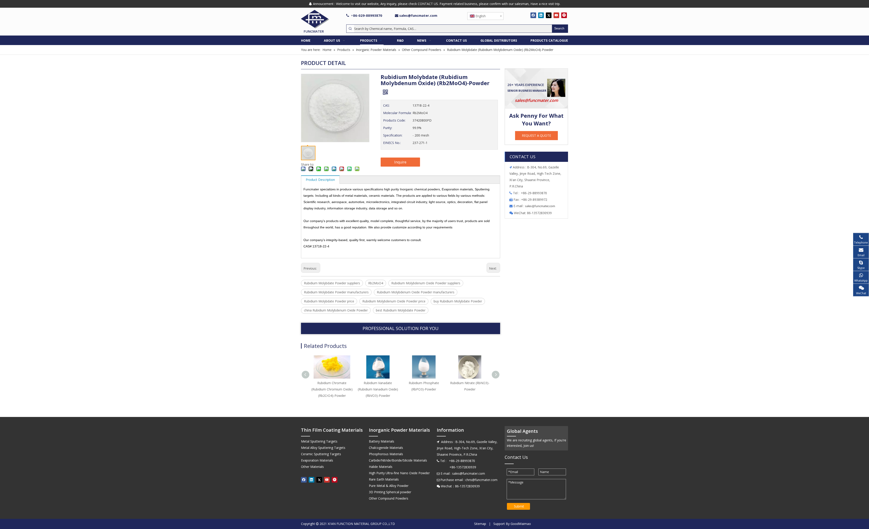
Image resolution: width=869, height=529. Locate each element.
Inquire (400, 162)
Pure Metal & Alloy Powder (388, 486)
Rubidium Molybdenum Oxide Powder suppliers (425, 283)
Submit (519, 506)
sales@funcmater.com (418, 15)
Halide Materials (380, 466)
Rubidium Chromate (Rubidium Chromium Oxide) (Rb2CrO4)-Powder (332, 389)
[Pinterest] (564, 15)
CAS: (386, 105)
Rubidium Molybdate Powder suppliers (332, 283)
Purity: (387, 128)
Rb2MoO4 (375, 283)
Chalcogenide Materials (386, 447)
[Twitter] (548, 15)
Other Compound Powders (388, 498)
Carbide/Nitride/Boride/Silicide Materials (398, 460)
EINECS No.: (392, 143)
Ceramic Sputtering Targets (321, 454)
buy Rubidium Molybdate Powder (458, 301)
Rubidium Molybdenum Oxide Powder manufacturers (415, 292)
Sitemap (480, 524)
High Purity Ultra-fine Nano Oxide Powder (399, 473)
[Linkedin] (541, 15)
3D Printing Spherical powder (390, 492)
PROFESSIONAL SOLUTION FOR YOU (401, 328)
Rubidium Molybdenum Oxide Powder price (393, 301)
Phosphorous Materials (386, 454)
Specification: (392, 135)
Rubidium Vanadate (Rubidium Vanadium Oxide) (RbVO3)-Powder (378, 389)
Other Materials (312, 466)
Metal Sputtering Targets (319, 441)
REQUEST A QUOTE (536, 135)
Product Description (320, 179)
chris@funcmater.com (481, 480)
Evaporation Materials (317, 460)
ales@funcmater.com (540, 206)
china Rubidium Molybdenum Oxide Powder (336, 310)
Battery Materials (381, 441)
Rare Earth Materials (384, 479)
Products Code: (394, 120)
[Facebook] (533, 15)
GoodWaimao (521, 524)
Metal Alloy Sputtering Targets (323, 447)
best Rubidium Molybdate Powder (400, 310)
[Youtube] (556, 15)
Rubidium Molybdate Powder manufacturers (336, 292)
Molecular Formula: (397, 113)
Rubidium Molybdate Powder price (329, 301)
